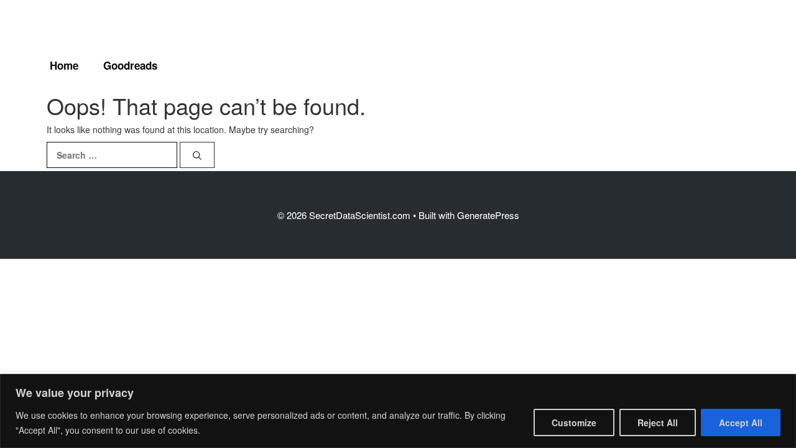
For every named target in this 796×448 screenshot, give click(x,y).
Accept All (740, 422)
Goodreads (130, 65)
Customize (574, 422)
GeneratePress (488, 215)
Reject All (657, 422)
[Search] (197, 155)
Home (64, 65)
